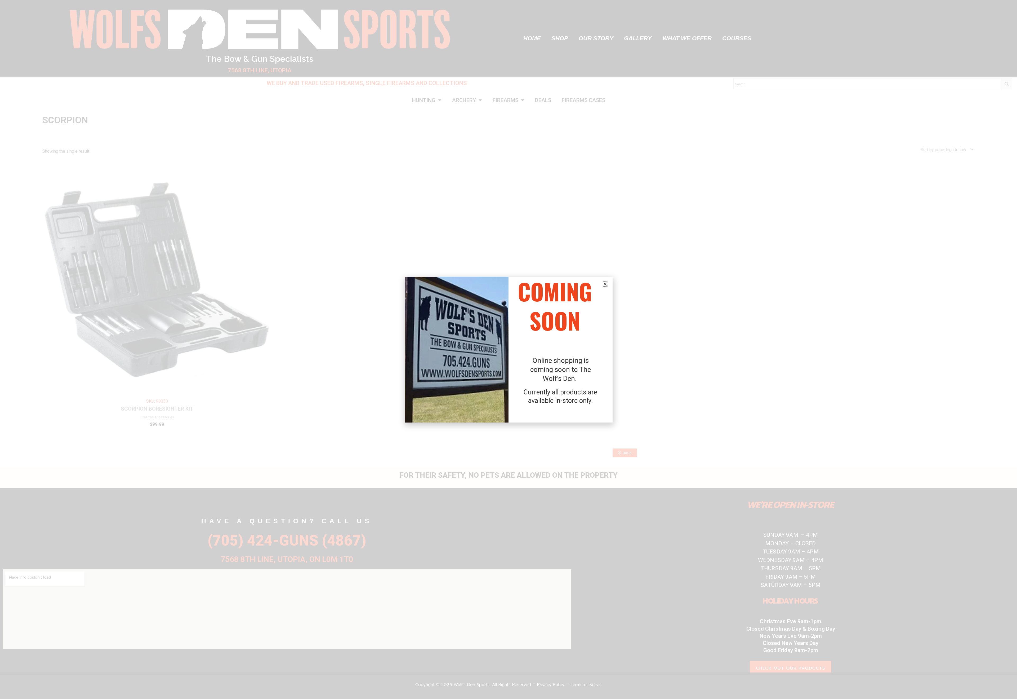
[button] (605, 284)
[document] (508, 349)
